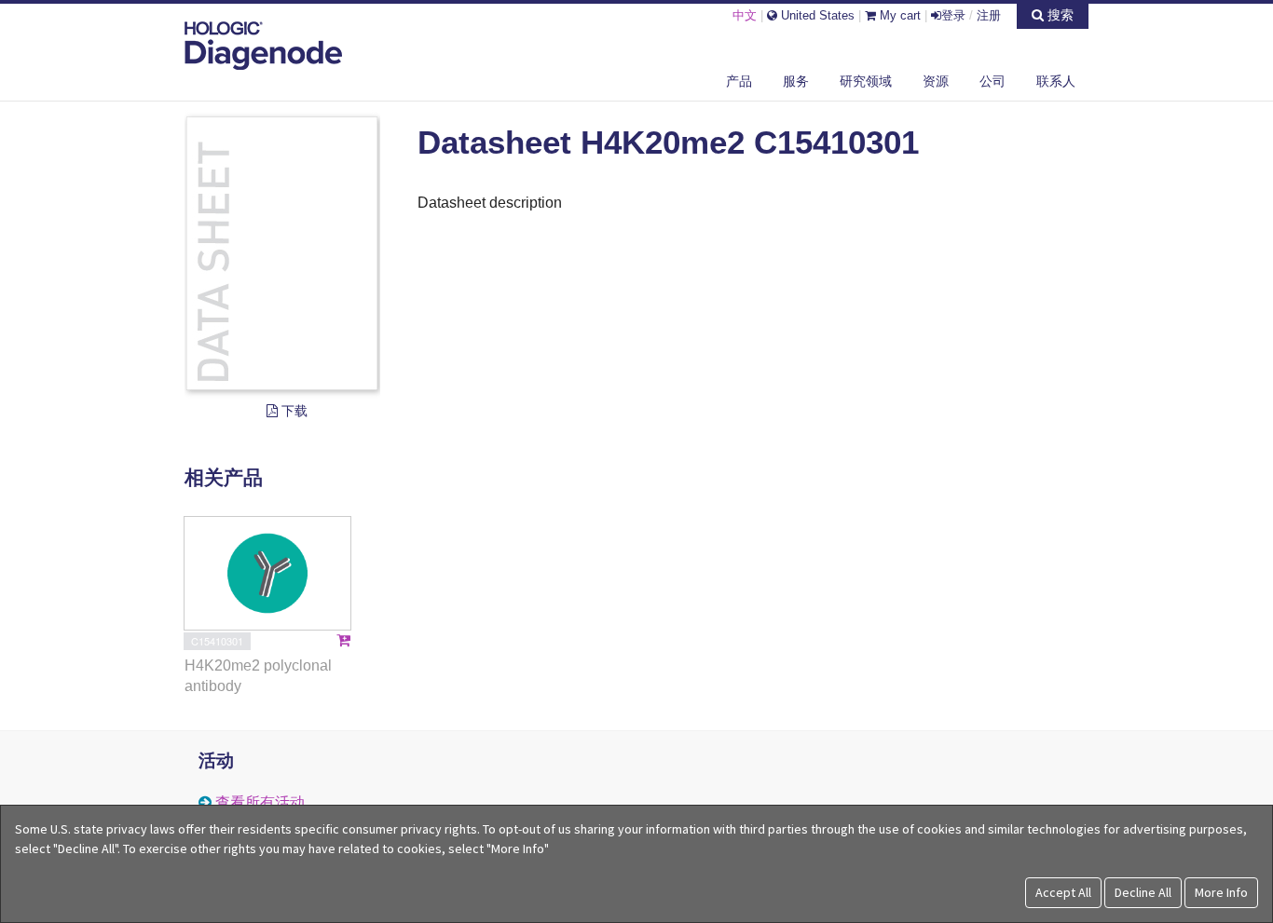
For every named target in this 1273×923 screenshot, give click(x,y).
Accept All (1063, 892)
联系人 (1055, 81)
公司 (992, 81)
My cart (898, 15)
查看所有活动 (260, 802)
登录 (953, 15)
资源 (936, 81)
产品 (739, 81)
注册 (989, 15)
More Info (1221, 892)
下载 (293, 410)
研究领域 (866, 81)
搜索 (1059, 14)
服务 (796, 81)
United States (816, 15)
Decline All (1143, 892)
